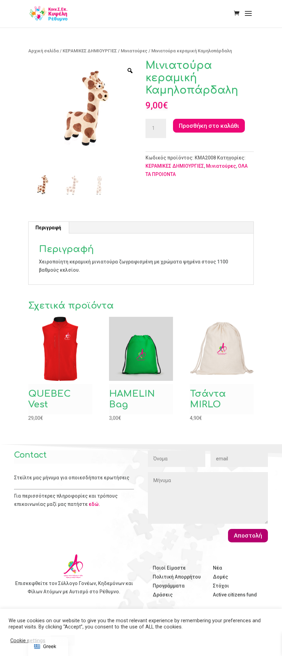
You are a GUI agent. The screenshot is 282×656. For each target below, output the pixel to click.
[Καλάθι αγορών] (238, 14)
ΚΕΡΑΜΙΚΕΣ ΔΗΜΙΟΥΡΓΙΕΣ (90, 50)
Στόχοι (221, 586)
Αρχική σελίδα (43, 50)
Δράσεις (163, 594)
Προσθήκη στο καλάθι (209, 125)
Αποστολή (248, 535)
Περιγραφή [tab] (48, 227)
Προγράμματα (169, 586)
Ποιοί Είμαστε (169, 568)
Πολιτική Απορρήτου (177, 577)
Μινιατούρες (134, 50)
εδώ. (94, 504)
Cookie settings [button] (27, 640)
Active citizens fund (235, 594)
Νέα (217, 568)
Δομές (220, 577)
